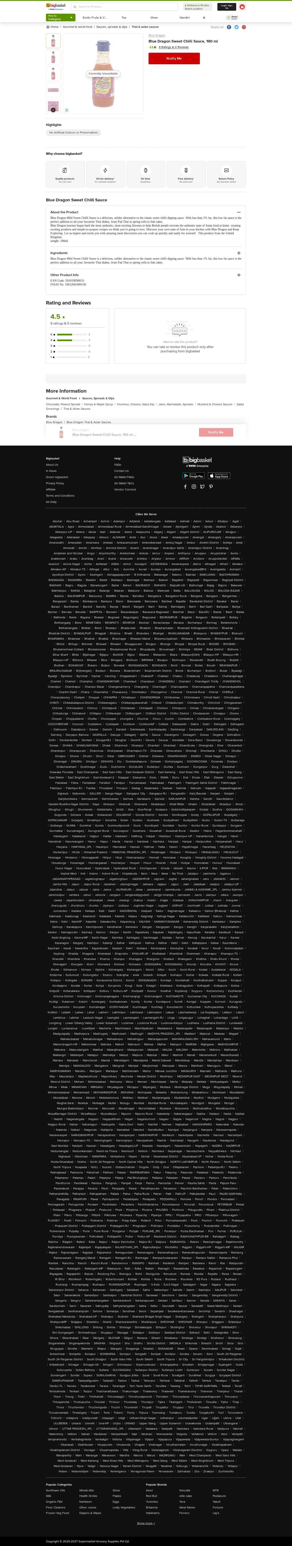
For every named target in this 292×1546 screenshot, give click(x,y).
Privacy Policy (55, 483)
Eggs (116, 1502)
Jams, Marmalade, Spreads (177, 404)
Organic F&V (54, 1502)
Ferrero (184, 1513)
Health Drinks (88, 1496)
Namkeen (85, 1502)
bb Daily (51, 502)
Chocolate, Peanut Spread (64, 404)
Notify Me (174, 58)
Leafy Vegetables (124, 1507)
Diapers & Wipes (90, 1513)
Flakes (117, 1496)
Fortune (218, 1507)
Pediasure (219, 1496)
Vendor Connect (125, 489)
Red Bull (151, 1496)
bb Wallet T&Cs (124, 483)
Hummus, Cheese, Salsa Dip (137, 404)
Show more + (146, 1523)
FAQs (117, 465)
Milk (48, 1496)
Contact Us (121, 471)
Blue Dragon (157, 35)
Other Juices (87, 1507)
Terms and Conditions (60, 495)
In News (51, 471)
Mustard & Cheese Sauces (216, 404)
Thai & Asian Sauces (76, 409)
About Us (52, 465)
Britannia (152, 1507)
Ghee (116, 1490)
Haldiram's (153, 1513)
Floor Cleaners (55, 1507)
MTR (216, 1490)
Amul (149, 1490)
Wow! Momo (187, 1507)
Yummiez (152, 1502)
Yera (182, 1502)
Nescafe (184, 1490)
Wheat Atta (86, 1490)
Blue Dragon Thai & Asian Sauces (89, 422)
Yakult (216, 1502)
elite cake (185, 1496)
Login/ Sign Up (227, 6)
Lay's (216, 1513)
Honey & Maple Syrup (99, 404)
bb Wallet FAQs (124, 477)
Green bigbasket (57, 477)
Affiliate (51, 489)
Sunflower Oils (55, 1490)
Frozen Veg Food (57, 1513)
